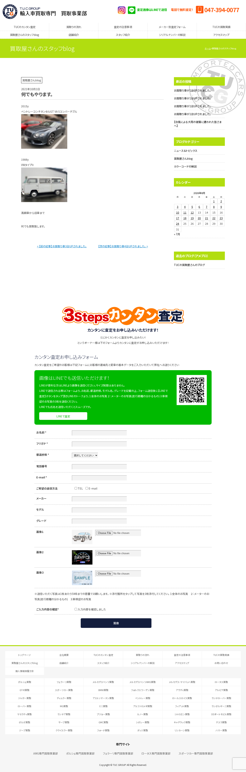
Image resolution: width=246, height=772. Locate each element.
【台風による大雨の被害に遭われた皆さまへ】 (198, 124)
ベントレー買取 (142, 698)
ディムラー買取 (64, 698)
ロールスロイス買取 (182, 698)
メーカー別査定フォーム (172, 27)
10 (177, 212)
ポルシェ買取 (24, 682)
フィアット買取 (182, 706)
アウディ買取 (182, 690)
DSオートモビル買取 (221, 714)
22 (213, 218)
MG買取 (64, 706)
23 (221, 218)
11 (184, 212)
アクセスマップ (221, 35)
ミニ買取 (103, 706)
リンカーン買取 (182, 730)
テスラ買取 (221, 722)
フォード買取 (103, 730)
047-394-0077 (221, 9)
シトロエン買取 (182, 714)
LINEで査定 (63, 416)
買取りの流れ (73, 27)
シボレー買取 (142, 722)
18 (184, 218)
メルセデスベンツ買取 (103, 682)
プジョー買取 (103, 714)
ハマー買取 (221, 730)
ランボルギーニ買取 (221, 706)
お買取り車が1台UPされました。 (192, 90)
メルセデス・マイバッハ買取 (182, 682)
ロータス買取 (221, 682)
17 (177, 218)
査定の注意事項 (123, 27)
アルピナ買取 (221, 690)
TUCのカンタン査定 (25, 27)
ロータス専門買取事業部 (155, 753)
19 (192, 218)
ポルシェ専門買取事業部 (80, 753)
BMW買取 (103, 690)
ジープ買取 (24, 730)
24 (177, 223)
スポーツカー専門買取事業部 (196, 753)
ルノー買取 (142, 714)
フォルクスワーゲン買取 (142, 690)
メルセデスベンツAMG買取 (143, 682)
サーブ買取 (63, 722)
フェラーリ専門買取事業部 (118, 753)
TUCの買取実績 (221, 27)
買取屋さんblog (183, 158)
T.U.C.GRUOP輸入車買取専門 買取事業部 (44, 11)
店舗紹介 (74, 35)
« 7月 (177, 234)
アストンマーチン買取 (103, 698)
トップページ (24, 654)
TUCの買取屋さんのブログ (189, 265)
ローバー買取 (24, 706)
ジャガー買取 (24, 698)
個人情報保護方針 (24, 671)
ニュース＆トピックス (185, 151)
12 (192, 212)
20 (199, 218)
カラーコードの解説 (185, 166)
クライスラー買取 (64, 730)
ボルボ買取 (24, 722)
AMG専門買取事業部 (45, 753)
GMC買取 (103, 722)
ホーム (208, 48)
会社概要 (64, 654)
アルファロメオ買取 (142, 706)
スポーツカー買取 (64, 690)
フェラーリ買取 (64, 682)
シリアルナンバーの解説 (172, 35)
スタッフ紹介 (123, 35)
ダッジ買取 (142, 730)
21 (206, 218)
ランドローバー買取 (221, 698)
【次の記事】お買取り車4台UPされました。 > (123, 246)
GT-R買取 (24, 690)
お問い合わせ (221, 663)
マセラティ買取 (24, 714)
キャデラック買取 (182, 722)
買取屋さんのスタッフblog (24, 35)
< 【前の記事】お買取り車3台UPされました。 (62, 246)
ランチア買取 (63, 714)
